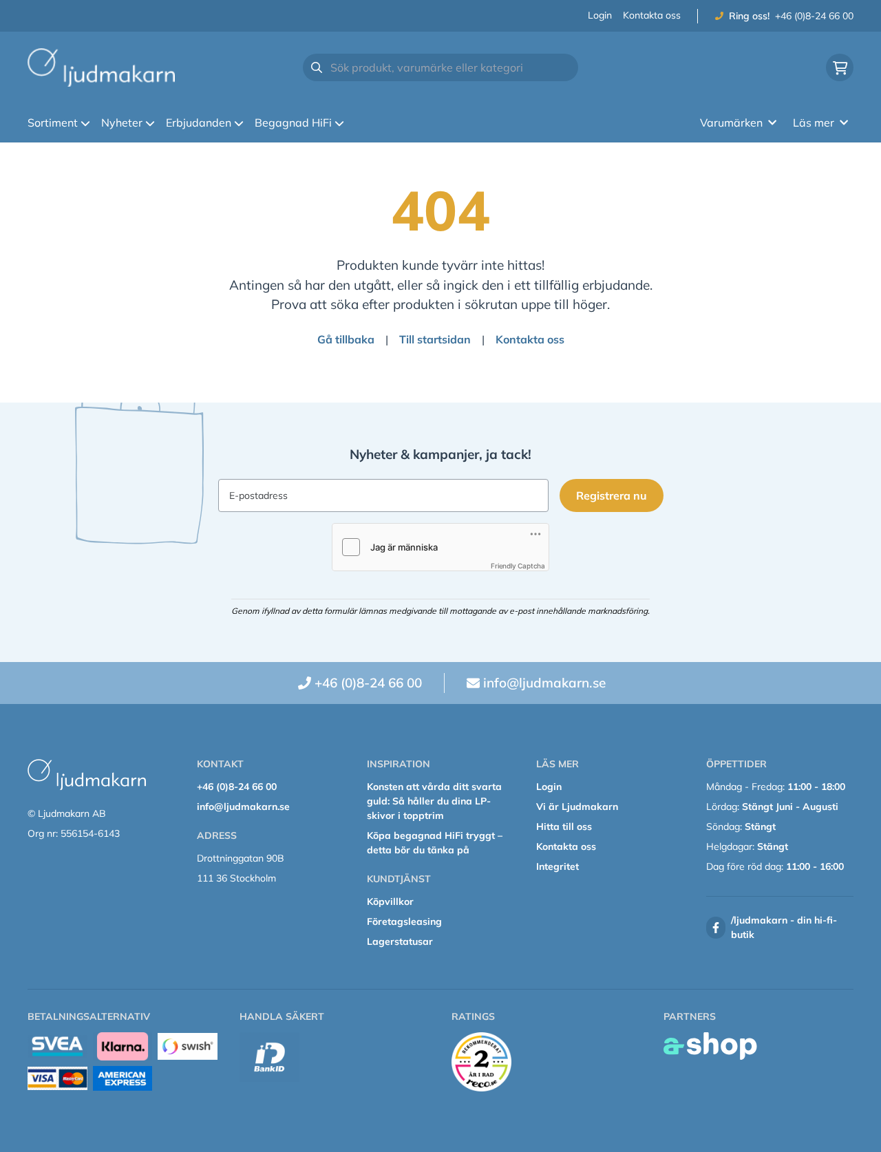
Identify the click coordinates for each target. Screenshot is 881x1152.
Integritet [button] (557, 866)
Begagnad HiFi (293, 122)
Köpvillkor (390, 901)
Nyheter (121, 122)
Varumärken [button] (731, 122)
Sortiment (53, 122)
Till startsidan (435, 339)
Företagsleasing (404, 921)
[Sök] (316, 67)
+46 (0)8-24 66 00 (814, 16)
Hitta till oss (564, 826)
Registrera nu (611, 495)
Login (600, 15)
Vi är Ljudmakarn (577, 806)
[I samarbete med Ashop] (710, 1046)
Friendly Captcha (518, 566)
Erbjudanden (198, 122)
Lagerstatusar (400, 941)
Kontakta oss (652, 15)
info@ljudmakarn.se (544, 682)
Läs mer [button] (813, 122)
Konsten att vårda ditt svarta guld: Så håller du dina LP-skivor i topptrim (434, 801)
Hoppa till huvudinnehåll (434, 18)
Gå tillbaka (345, 339)
